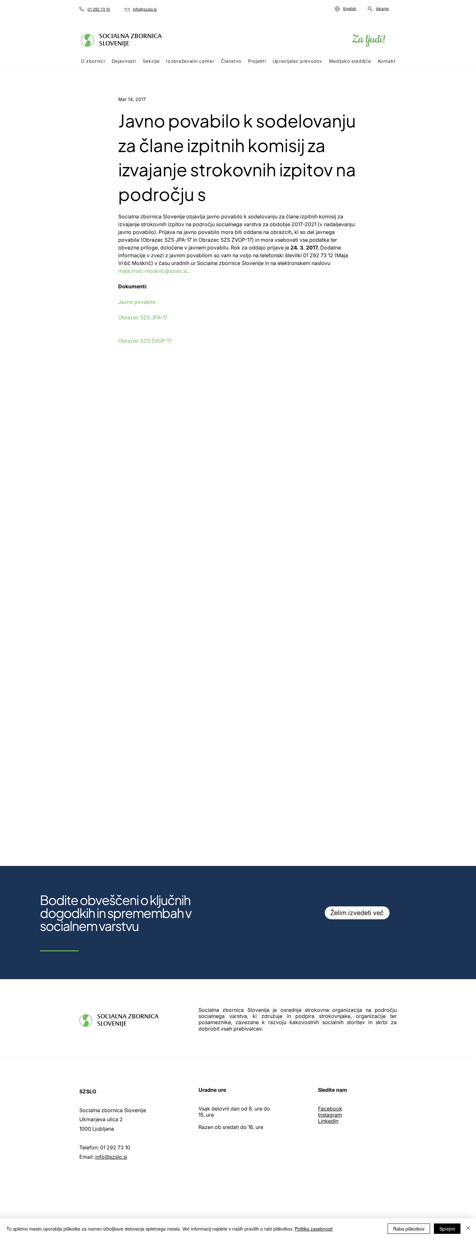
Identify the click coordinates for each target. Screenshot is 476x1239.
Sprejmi (447, 1228)
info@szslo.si (111, 1157)
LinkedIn (328, 1121)
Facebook (330, 1108)
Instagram (330, 1115)
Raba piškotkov (409, 1228)
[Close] (468, 1228)
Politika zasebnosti (314, 1228)
